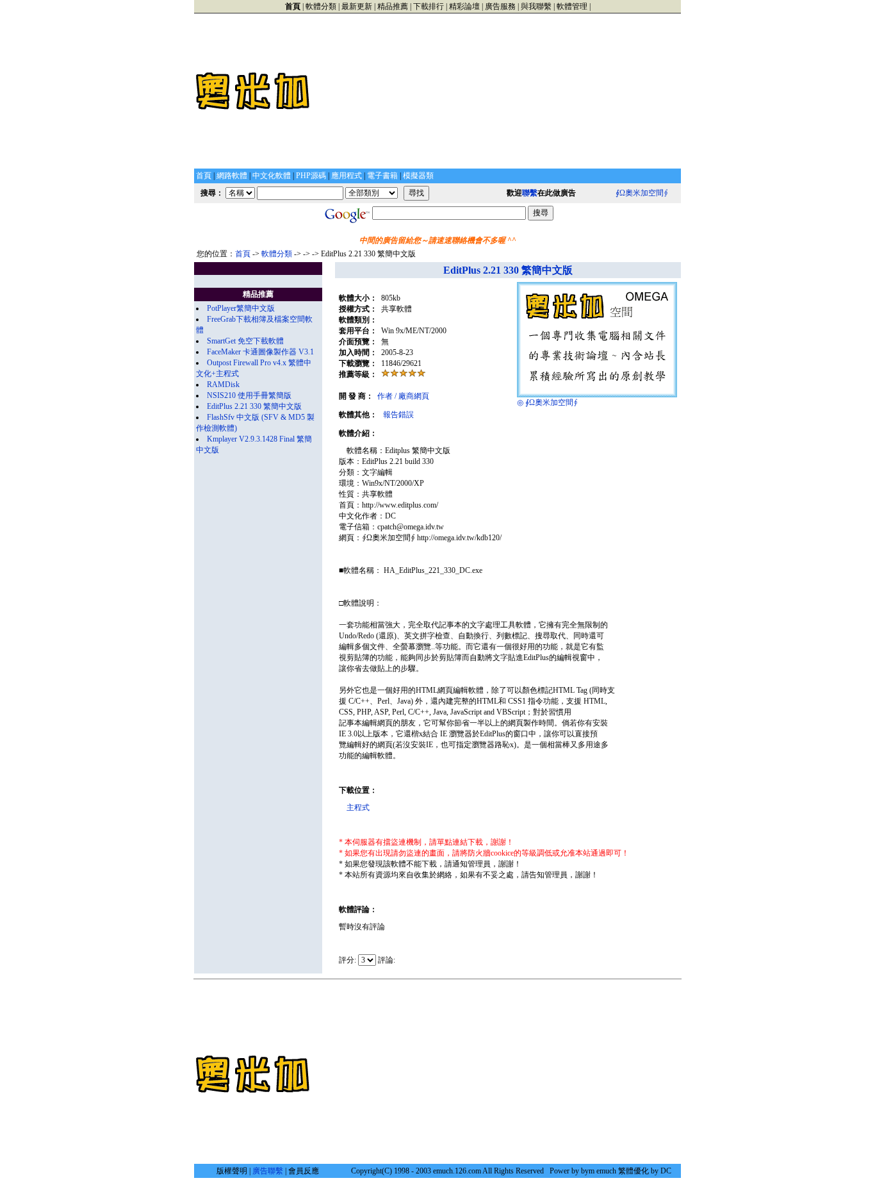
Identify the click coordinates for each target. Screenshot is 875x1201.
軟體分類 (321, 6)
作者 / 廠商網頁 (403, 396)
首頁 (242, 253)
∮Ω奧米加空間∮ (642, 192)
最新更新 (356, 6)
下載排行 (428, 6)
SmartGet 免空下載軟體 (245, 340)
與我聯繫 (536, 6)
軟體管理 (572, 6)
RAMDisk (223, 384)
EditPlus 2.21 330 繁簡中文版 (254, 406)
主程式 (358, 807)
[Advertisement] (496, 91)
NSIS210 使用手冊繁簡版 (249, 395)
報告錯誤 (398, 414)
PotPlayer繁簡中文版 (241, 308)
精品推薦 (392, 6)
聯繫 (529, 192)
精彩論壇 (464, 6)
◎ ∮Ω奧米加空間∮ (547, 402)
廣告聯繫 (267, 1170)
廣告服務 (500, 6)
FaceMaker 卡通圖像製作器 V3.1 (260, 351)
